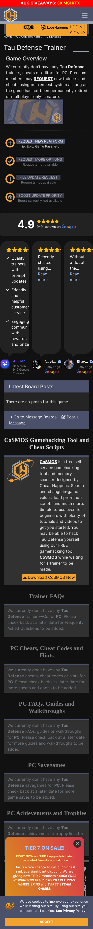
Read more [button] (43, 276)
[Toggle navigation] (84, 15)
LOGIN (76, 26)
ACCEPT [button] (46, 922)
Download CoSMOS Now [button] (51, 577)
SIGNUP (77, 32)
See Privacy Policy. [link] (71, 911)
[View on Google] (37, 364)
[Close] (77, 844)
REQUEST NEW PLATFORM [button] (40, 141)
